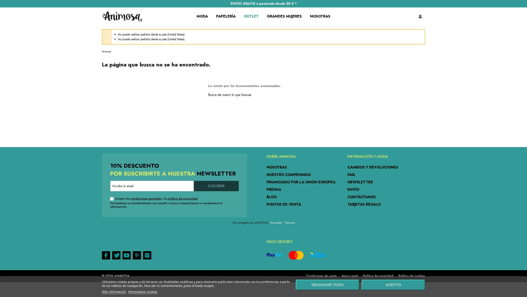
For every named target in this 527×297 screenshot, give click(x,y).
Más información (114, 292)
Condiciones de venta (321, 276)
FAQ (351, 174)
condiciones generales (146, 199)
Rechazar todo (327, 285)
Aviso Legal (350, 276)
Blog (272, 197)
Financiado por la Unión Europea (301, 182)
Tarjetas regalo (364, 204)
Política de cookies (411, 276)
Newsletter (360, 182)
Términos (289, 223)
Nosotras (277, 167)
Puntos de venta (284, 204)
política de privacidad (183, 199)
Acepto (393, 285)
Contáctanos (361, 197)
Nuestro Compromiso (289, 174)
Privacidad (276, 223)
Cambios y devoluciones (372, 167)
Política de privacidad (378, 276)
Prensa (274, 189)
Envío (353, 189)
